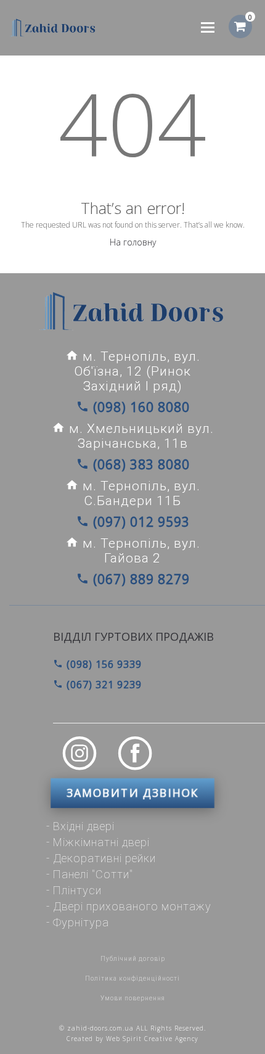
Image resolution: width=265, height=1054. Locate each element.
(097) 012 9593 (139, 521)
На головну (133, 242)
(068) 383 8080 (139, 464)
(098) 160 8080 (139, 407)
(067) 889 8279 (139, 579)
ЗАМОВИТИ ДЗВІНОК (132, 793)
